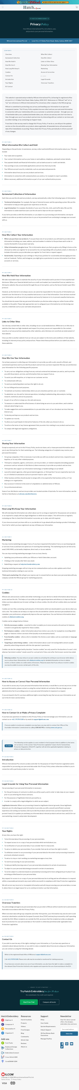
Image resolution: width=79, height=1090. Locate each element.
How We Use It (10, 65)
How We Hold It (10, 61)
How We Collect (46, 58)
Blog (22, 1033)
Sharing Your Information (49, 65)
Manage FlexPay (46, 1039)
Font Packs (9, 1043)
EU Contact (9, 86)
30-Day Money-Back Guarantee (47, 1034)
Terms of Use (5, 1079)
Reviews (23, 1043)
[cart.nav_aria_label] (76, 6)
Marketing (44, 68)
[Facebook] (62, 1043)
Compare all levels (49, 1002)
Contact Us (9, 76)
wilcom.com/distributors (28, 494)
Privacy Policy (16, 1079)
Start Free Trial (28, 1002)
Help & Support (46, 1030)
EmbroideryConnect (12, 1053)
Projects (24, 1023)
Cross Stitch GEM (11, 1057)
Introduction (9, 79)
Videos (23, 1026)
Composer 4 (9, 1024)
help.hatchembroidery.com (30, 564)
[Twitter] (62, 1046)
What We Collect (46, 54)
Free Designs (25, 1030)
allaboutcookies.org (16, 617)
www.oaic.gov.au (56, 727)
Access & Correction (47, 72)
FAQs (42, 1020)
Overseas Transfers (47, 83)
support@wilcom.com (41, 719)
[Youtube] (72, 1043)
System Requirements (48, 1026)
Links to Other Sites (47, 61)
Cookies (8, 72)
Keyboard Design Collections (11, 1048)
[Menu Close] (3, 7)
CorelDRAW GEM (11, 1061)
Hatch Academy (26, 1020)
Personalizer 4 (10, 1029)
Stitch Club (24, 1040)
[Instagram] (67, 1043)
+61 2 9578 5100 (18, 719)
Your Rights (9, 83)
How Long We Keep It (12, 68)
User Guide (44, 1023)
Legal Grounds (45, 79)
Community (25, 1036)
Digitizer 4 (8, 1020)
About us (24, 1047)
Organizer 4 (9, 1033)
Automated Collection (12, 58)
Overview (8, 54)
